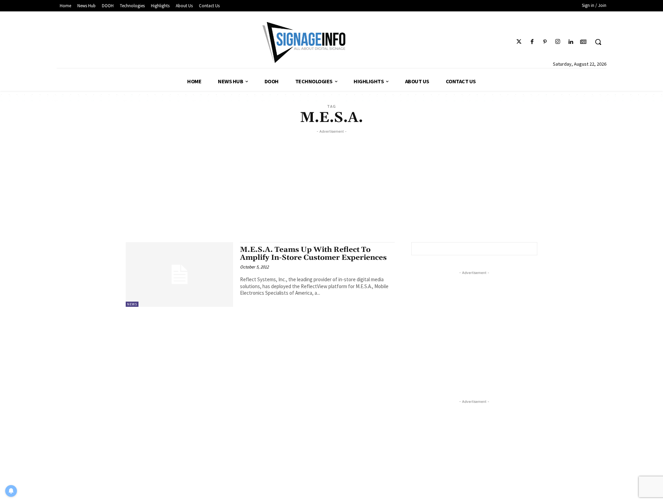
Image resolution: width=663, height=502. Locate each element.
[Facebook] (532, 42)
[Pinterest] (544, 42)
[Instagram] (557, 42)
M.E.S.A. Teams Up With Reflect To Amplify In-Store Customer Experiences (313, 253)
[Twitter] (519, 42)
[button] (598, 42)
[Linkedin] (570, 42)
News (132, 304)
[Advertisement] (331, 183)
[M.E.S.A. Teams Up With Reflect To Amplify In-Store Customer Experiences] (179, 274)
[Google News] (583, 42)
